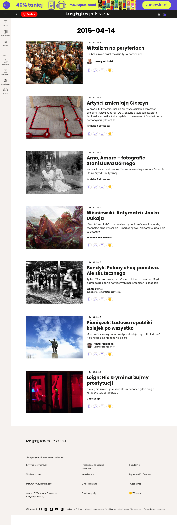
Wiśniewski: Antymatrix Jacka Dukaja (123, 216)
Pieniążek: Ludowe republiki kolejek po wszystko (119, 325)
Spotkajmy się (5, 84)
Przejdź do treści (14, 3)
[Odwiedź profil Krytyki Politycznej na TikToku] (51, 509)
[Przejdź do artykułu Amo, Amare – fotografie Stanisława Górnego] (54, 172)
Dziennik (5, 26)
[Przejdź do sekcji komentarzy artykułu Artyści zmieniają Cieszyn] (102, 134)
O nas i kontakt (89, 483)
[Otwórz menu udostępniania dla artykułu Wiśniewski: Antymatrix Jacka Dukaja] (95, 245)
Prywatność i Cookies (140, 474)
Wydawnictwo (5, 35)
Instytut (5, 45)
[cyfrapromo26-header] (88, 5)
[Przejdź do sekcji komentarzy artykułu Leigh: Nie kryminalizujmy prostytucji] (102, 406)
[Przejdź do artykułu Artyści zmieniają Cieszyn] (54, 117)
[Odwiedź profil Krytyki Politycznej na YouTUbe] (56, 509)
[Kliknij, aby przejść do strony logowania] (159, 14)
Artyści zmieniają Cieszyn (117, 103)
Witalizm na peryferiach (116, 48)
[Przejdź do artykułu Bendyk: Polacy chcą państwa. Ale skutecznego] (54, 282)
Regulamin (134, 464)
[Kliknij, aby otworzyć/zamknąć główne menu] (5, 14)
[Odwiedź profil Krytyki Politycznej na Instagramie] (46, 509)
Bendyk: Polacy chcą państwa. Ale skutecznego (123, 270)
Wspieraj (31, 14)
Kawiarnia (5, 65)
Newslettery (6, 74)
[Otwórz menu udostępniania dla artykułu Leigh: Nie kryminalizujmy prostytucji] (95, 406)
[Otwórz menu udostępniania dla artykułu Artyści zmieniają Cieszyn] (95, 134)
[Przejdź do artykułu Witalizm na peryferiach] (54, 62)
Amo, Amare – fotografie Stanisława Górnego (116, 161)
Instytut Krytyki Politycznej (39, 483)
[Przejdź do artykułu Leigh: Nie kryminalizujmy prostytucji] (54, 392)
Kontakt (5, 94)
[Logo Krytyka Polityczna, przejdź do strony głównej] (88, 14)
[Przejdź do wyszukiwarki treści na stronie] (16, 14)
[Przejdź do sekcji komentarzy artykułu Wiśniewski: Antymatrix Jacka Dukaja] (102, 245)
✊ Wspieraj (135, 493)
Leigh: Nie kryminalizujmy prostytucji (118, 380)
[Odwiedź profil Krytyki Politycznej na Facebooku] (40, 509)
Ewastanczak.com (157, 509)
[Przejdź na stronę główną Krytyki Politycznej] (46, 441)
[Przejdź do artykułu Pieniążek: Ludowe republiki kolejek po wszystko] (54, 337)
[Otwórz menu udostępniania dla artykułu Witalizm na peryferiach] (95, 70)
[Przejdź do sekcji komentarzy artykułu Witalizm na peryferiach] (102, 70)
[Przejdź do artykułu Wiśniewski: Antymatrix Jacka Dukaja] (54, 227)
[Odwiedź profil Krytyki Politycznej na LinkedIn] (62, 509)
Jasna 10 (5, 55)
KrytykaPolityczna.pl (36, 464)
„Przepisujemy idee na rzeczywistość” (45, 457)
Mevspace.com (136, 509)
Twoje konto (135, 483)
